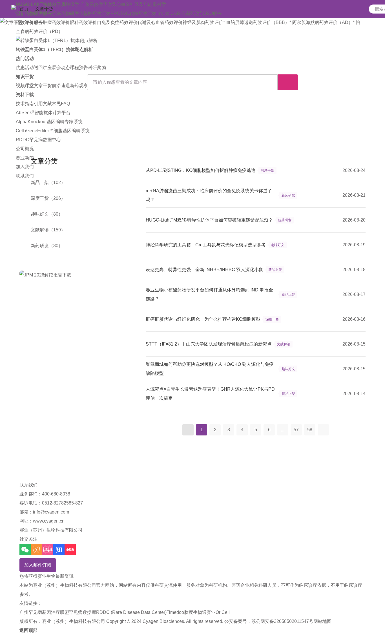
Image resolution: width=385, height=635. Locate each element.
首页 (23, 8)
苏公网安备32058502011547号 (282, 621)
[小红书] (70, 549)
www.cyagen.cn (49, 521)
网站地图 (322, 621)
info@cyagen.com (51, 512)
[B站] (47, 549)
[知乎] (59, 549)
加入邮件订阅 (37, 565)
